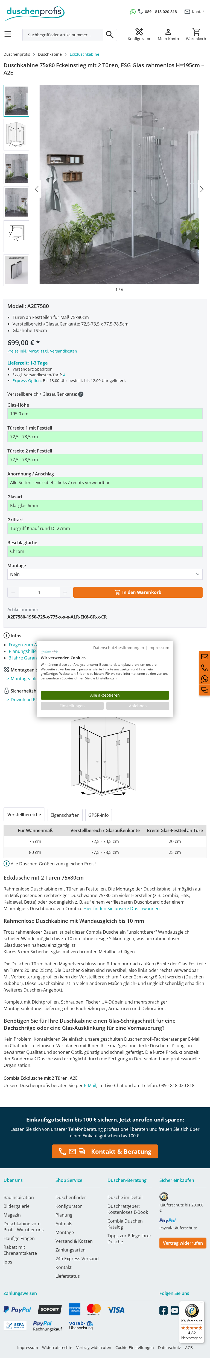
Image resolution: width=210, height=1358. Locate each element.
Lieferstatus (68, 1276)
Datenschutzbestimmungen (118, 647)
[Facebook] (163, 1309)
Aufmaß (64, 1224)
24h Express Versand (77, 1259)
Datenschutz (169, 1347)
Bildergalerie (17, 1206)
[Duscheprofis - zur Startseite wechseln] (52, 11)
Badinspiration (19, 1197)
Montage (16, 566)
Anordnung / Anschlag (30, 474)
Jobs (8, 1262)
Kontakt (199, 11)
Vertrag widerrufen (183, 1243)
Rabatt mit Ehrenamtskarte (20, 1250)
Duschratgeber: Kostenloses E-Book (127, 1209)
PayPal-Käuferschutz (178, 1227)
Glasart (14, 497)
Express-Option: (27, 380)
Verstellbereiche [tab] (24, 815)
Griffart (15, 520)
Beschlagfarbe (22, 543)
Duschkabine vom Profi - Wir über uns (24, 1227)
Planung (64, 1215)
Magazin (12, 1215)
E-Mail (90, 1085)
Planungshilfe (23, 651)
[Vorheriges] (37, 188)
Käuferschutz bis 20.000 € (181, 1207)
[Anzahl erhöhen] (65, 592)
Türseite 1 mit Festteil (29, 428)
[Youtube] (175, 1309)
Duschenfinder (71, 1197)
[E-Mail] (204, 656)
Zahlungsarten (71, 1250)
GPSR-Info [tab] (98, 815)
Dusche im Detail (124, 1197)
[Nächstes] (202, 188)
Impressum (27, 1347)
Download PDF (26, 700)
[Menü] (9, 32)
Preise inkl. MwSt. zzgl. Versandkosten (42, 351)
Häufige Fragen (19, 1238)
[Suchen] (110, 35)
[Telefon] (204, 667)
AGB (189, 1347)
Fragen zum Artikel (28, 645)
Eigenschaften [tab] (65, 815)
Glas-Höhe (18, 405)
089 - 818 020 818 (161, 11)
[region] (105, 188)
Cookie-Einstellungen (134, 1347)
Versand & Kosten (74, 1241)
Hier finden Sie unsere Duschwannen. (122, 909)
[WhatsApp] (204, 678)
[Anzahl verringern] (13, 592)
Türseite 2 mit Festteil (29, 451)
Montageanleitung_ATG (35, 679)
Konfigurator (69, 1206)
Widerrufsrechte (57, 1347)
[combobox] (62, 35)
